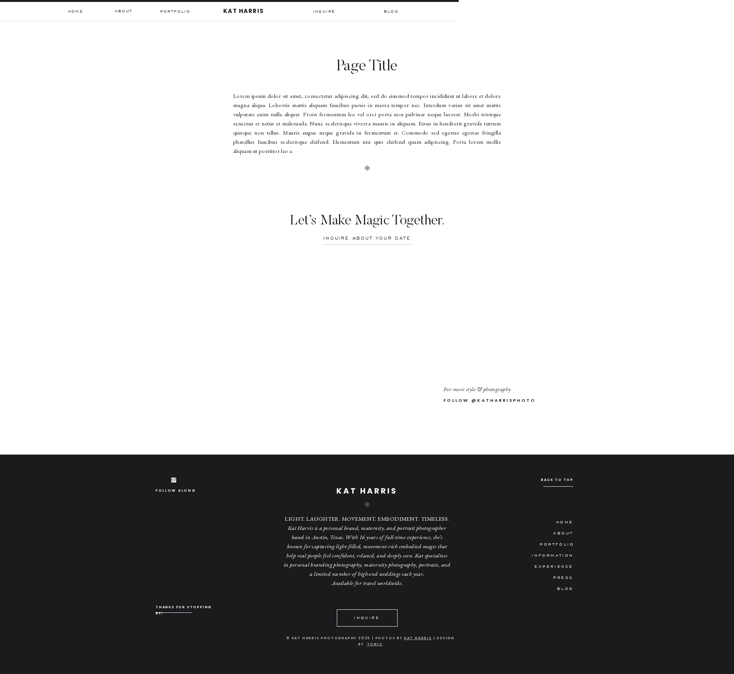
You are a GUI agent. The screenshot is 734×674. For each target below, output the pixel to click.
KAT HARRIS (418, 638)
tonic (375, 644)
